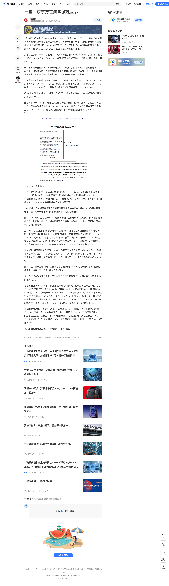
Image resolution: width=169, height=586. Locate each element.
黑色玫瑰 (27, 435)
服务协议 (45, 569)
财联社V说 (35, 361)
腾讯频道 (95, 569)
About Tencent (36, 569)
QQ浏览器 (87, 569)
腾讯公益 (80, 569)
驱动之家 (27, 417)
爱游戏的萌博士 (30, 398)
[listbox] (63, 418)
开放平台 (59, 569)
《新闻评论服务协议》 (55, 499)
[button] (138, 20)
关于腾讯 (27, 569)
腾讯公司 (60, 579)
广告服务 (66, 569)
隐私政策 (52, 569)
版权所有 (66, 579)
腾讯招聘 (73, 569)
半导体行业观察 (30, 491)
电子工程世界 (29, 380)
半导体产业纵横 (30, 454)
